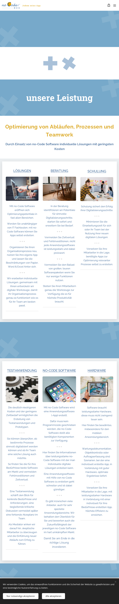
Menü (115, 5)
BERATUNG (59, 171)
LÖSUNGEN (22, 171)
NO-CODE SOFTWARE (59, 370)
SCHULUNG (97, 171)
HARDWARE (97, 370)
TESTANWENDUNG (22, 370)
